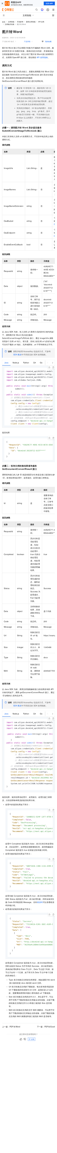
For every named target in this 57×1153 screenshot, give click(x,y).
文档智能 (11, 22)
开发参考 (20, 22)
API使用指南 (42, 57)
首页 (3, 22)
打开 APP (49, 3)
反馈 (32, 1039)
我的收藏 (48, 41)
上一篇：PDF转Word (11, 1026)
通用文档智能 (31, 22)
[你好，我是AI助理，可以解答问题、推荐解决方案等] (42, 9)
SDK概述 (17, 354)
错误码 (40, 902)
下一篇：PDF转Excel (46, 1026)
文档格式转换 (9, 24)
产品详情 (27, 41)
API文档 (41, 22)
